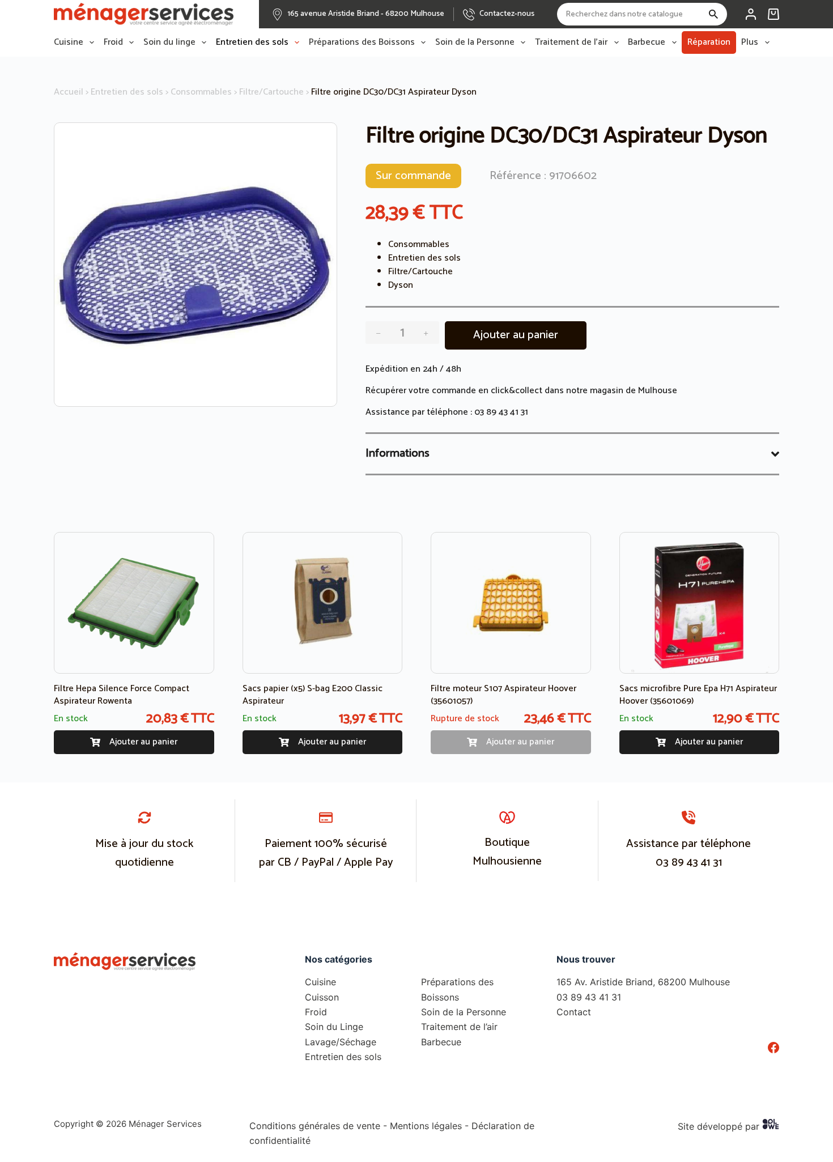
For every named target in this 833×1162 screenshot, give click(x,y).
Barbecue (646, 42)
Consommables (201, 92)
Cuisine (68, 42)
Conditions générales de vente (314, 1125)
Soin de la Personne (475, 42)
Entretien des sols (252, 42)
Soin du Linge (334, 1026)
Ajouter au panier (515, 335)
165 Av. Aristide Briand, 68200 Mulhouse (643, 982)
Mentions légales (426, 1125)
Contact (573, 1012)
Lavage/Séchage (340, 1042)
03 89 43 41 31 (501, 412)
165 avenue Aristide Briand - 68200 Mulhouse (366, 13)
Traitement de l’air (571, 42)
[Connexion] (750, 14)
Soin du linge (169, 42)
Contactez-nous (506, 13)
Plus (749, 42)
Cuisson (322, 997)
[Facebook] (773, 1047)
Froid (113, 42)
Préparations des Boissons (362, 42)
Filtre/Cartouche (271, 92)
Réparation (708, 42)
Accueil (68, 92)
